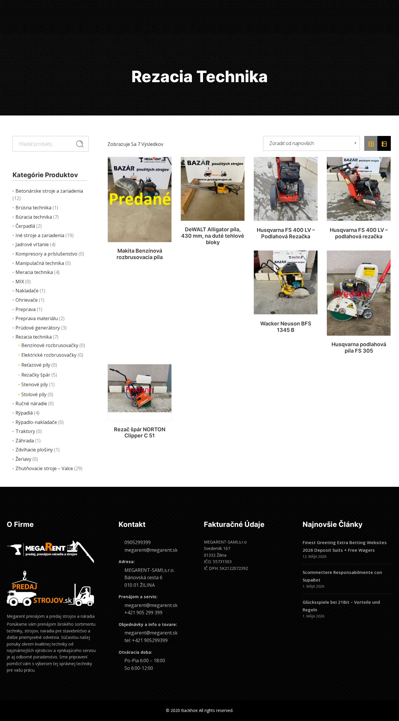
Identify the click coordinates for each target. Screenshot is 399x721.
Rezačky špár (35, 375)
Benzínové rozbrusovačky (49, 345)
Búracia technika (33, 217)
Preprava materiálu (36, 318)
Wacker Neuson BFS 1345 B (285, 326)
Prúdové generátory (37, 328)
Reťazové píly (35, 365)
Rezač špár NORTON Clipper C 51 (139, 432)
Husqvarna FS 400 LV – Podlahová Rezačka (286, 233)
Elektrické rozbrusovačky (49, 355)
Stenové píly (34, 384)
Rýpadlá (24, 413)
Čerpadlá (25, 226)
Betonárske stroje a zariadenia (49, 191)
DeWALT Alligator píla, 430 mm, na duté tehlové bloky (212, 235)
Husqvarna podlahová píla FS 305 (359, 347)
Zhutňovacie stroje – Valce (44, 468)
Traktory (25, 431)
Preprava (25, 309)
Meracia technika (34, 272)
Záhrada (24, 440)
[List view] (384, 143)
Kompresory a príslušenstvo (46, 254)
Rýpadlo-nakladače (36, 422)
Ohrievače (26, 300)
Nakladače (27, 290)
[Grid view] (371, 143)
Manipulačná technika (39, 263)
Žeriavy (23, 459)
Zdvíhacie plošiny (34, 449)
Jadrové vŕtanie (32, 244)
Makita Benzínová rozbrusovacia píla (140, 254)
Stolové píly (33, 394)
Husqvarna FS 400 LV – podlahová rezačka (359, 233)
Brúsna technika (33, 207)
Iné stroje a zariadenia (39, 235)
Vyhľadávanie (80, 144)
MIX (19, 281)
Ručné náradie (31, 403)
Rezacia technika (33, 337)
